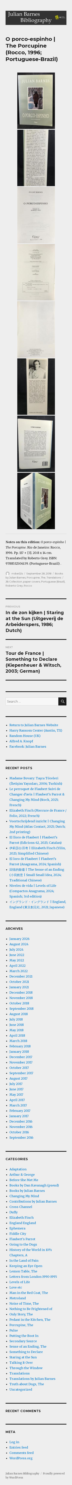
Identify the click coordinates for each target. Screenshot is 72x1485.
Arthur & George (22, 1174)
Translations (54, 577)
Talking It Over (21, 1363)
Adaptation (17, 1169)
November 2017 (20, 1062)
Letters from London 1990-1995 (33, 1277)
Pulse (13, 1330)
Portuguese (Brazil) (53, 581)
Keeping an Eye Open (25, 1266)
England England (22, 1223)
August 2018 (18, 1014)
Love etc (15, 1287)
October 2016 (19, 1132)
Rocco (28, 585)
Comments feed (21, 1453)
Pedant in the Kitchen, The (29, 1320)
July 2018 (16, 1019)
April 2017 (17, 1100)
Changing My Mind (24, 1196)
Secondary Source (23, 1341)
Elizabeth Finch (21, 1217)
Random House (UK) (25, 736)
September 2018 (21, 1009)
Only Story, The (21, 1314)
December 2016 (20, 1121)
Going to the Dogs (23, 1244)
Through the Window (26, 1368)
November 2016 (21, 1127)
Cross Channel (20, 1207)
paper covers (31, 581)
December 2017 (20, 1057)
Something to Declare (26, 1352)
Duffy (13, 1212)
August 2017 (18, 1078)
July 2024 (16, 949)
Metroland (17, 1298)
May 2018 (16, 1030)
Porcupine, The (36, 577)
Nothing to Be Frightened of (30, 1309)
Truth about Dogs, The (26, 1384)
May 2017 (16, 1094)
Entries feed (18, 1447)
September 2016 (21, 1137)
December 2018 (21, 992)
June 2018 (16, 1025)
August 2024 (18, 944)
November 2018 (21, 998)
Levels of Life (19, 1282)
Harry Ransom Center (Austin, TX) (35, 730)
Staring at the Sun (23, 1357)
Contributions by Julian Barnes (33, 1201)
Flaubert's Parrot (22, 1239)
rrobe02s (17, 573)
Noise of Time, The (24, 1303)
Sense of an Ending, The (27, 1346)
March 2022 (18, 971)
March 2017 (18, 1105)
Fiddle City (17, 1234)
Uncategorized (20, 1389)
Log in (14, 1442)
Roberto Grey (14, 585)
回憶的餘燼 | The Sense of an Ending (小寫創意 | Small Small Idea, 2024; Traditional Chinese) (36, 875)
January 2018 (19, 1052)
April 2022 (17, 966)
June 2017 (16, 1089)
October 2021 (19, 982)
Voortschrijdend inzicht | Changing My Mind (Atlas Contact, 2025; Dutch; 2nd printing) (37, 826)
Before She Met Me (23, 1180)
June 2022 (16, 955)
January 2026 (19, 939)
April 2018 (17, 1035)
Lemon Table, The (23, 1271)
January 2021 (19, 987)
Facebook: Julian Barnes (27, 746)
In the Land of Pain (23, 1260)
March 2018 (18, 1041)
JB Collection (14, 581)
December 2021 (20, 976)
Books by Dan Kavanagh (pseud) (34, 1185)
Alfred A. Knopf (21, 741)
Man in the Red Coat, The (28, 1293)
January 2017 (19, 1116)
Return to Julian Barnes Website (33, 725)
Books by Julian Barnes (27, 1191)
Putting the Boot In (23, 1336)
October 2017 (19, 1068)
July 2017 (15, 1084)
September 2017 (21, 1073)
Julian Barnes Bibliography (22, 1473)
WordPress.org (20, 1458)
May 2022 (16, 960)
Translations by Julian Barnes (32, 1379)
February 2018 (20, 1046)
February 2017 (19, 1111)
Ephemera (17, 1228)
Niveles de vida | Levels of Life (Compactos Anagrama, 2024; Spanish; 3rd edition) (32, 891)
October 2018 (19, 1003)
